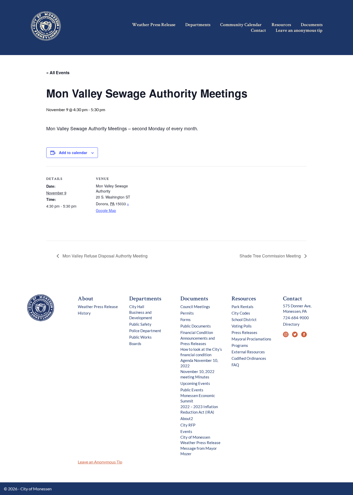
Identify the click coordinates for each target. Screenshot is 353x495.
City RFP (187, 425)
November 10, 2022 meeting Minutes (197, 374)
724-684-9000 (296, 317)
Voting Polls (242, 326)
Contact (258, 30)
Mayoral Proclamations (251, 339)
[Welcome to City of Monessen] (41, 320)
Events (186, 431)
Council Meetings (195, 306)
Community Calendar (241, 25)
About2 (186, 418)
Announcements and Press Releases (197, 341)
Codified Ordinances (249, 358)
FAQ (235, 364)
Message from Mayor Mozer (198, 451)
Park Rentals (243, 306)
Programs (240, 345)
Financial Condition (196, 332)
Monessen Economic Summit (197, 398)
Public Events (191, 389)
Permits (187, 313)
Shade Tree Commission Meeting (271, 256)
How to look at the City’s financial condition (201, 352)
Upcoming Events (195, 383)
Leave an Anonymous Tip (100, 461)
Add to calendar (73, 152)
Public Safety (140, 324)
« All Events (58, 72)
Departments (197, 25)
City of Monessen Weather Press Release (200, 440)
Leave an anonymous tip (299, 30)
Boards (135, 343)
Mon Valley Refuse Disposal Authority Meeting (105, 256)
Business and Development (140, 315)
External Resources (248, 351)
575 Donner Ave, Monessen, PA (297, 308)
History (84, 313)
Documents (312, 25)
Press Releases (244, 332)
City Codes (241, 313)
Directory (291, 324)
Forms (185, 319)
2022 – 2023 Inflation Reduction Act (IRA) (199, 409)
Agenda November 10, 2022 (199, 363)
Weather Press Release (153, 25)
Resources (281, 25)
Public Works (140, 337)
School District (244, 319)
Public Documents (195, 326)
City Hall (136, 306)
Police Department (145, 330)
